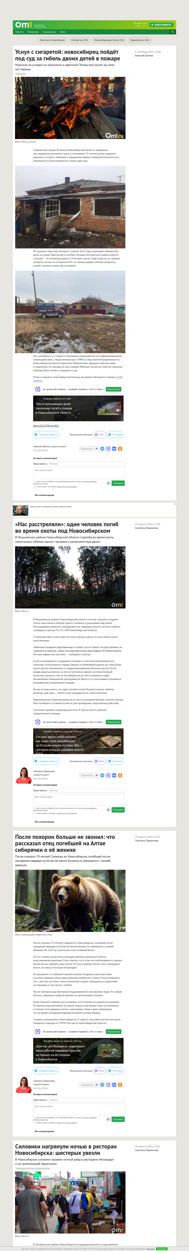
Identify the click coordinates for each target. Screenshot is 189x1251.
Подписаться (113, 389)
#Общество (20, 74)
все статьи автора (40, 450)
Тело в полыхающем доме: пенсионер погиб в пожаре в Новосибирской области (54, 408)
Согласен (161, 1248)
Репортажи (33, 31)
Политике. (151, 1249)
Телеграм (117, 434)
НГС (56, 950)
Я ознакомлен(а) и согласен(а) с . (56, 487)
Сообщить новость (48, 434)
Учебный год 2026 (79, 40)
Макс (101, 434)
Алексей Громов (144, 55)
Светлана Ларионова (146, 528)
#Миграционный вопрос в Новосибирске (33, 1168)
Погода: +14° (140, 24)
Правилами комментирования (67, 487)
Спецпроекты (49, 31)
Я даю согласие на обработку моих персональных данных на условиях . (65, 482)
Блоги (63, 31)
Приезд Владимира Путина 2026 (109, 40)
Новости (19, 31)
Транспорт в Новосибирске (52, 40)
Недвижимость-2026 (139, 40)
